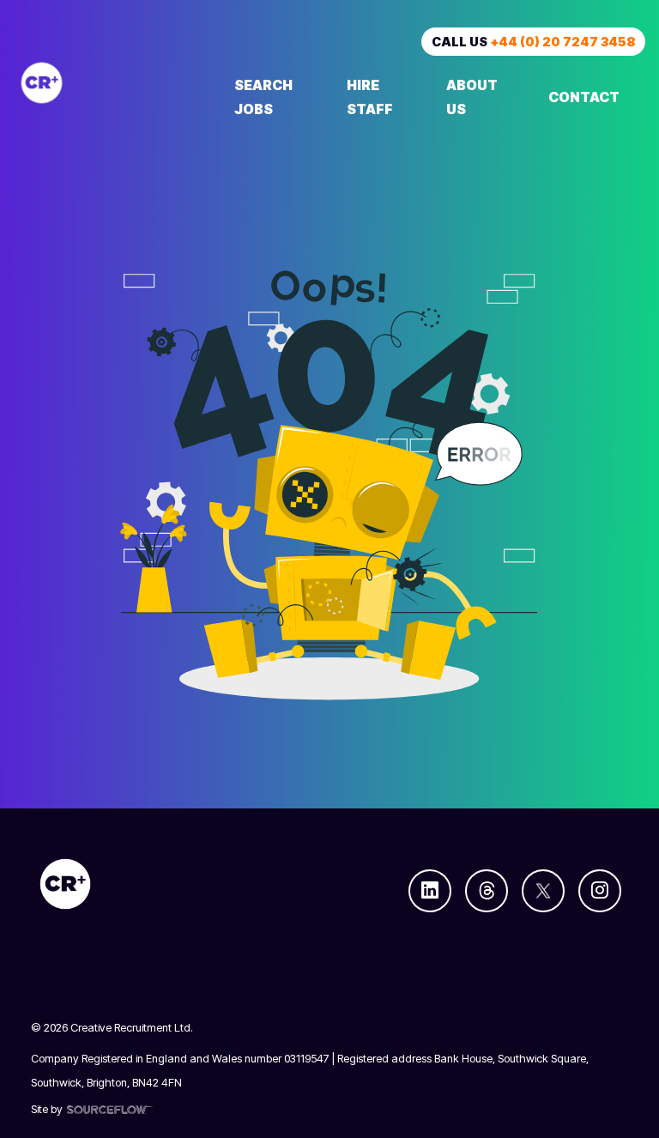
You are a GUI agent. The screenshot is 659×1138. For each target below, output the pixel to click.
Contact (584, 97)
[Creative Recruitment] (111, 83)
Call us (533, 41)
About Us (472, 97)
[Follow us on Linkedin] (429, 890)
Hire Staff (370, 97)
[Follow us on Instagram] (599, 890)
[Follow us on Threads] (486, 890)
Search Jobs (263, 97)
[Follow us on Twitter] (543, 890)
